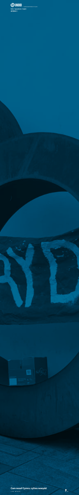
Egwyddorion (18, 9)
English (24, 9)
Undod (13, 491)
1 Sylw (67, 491)
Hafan (12, 9)
